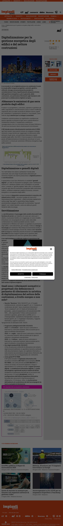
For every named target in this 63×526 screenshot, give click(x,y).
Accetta (21, 274)
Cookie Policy (27, 277)
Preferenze (43, 274)
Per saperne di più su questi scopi (30, 269)
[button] (51, 249)
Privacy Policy (35, 277)
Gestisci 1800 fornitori (16, 269)
